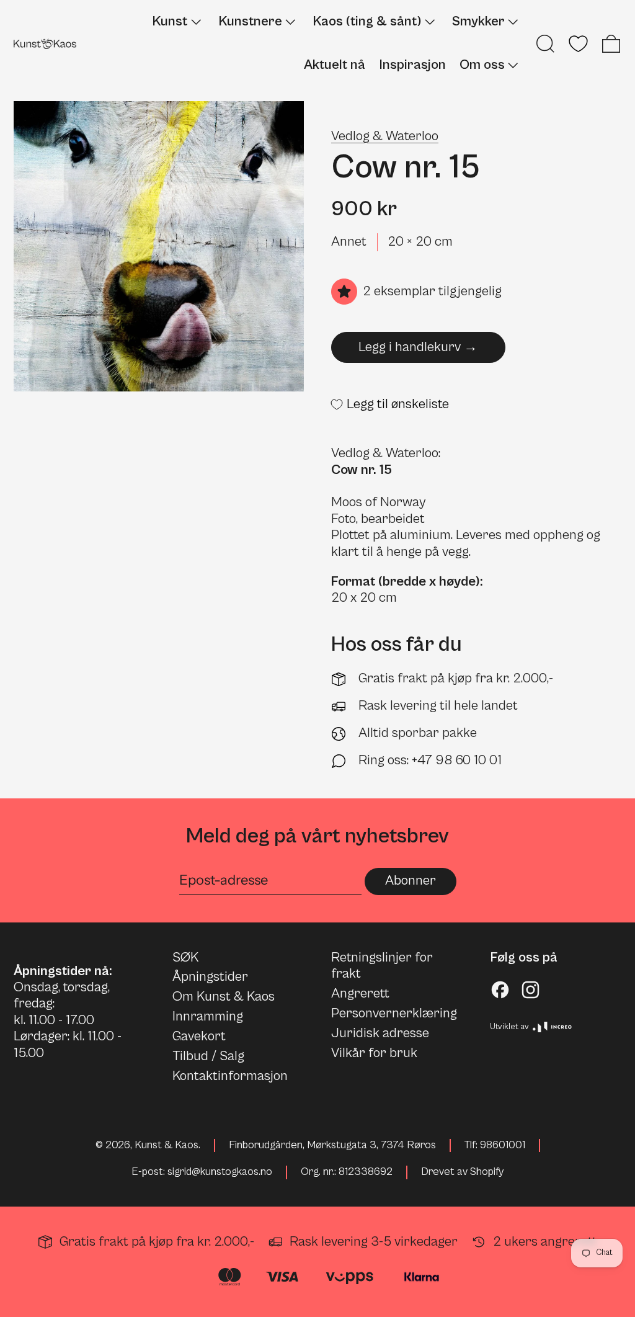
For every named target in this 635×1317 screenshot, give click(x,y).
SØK (185, 957)
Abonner (410, 880)
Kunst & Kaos (166, 1145)
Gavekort (199, 1036)
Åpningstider (210, 976)
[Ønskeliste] (578, 43)
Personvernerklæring (394, 1013)
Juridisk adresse (380, 1033)
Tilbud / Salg (208, 1056)
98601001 (502, 1145)
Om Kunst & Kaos (223, 996)
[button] (545, 43)
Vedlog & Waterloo (384, 136)
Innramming (207, 1016)
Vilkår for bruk (374, 1053)
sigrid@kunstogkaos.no (219, 1172)
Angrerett (360, 993)
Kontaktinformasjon (230, 1076)
